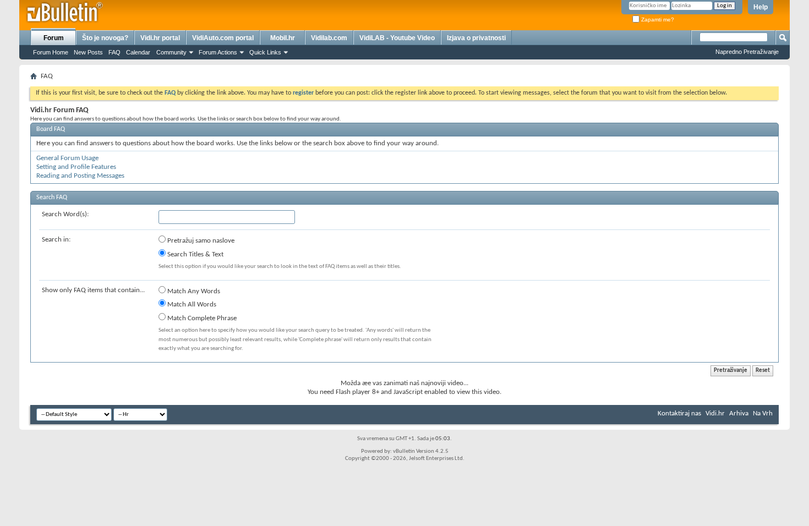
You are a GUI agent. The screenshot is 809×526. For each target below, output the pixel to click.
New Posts (88, 52)
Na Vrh (763, 413)
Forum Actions (218, 52)
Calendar (138, 52)
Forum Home (50, 52)
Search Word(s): (65, 214)
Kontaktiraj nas (679, 413)
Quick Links (265, 52)
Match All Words (191, 304)
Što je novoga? (105, 38)
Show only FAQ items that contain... (93, 290)
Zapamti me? (656, 20)
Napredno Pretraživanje (747, 51)
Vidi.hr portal (160, 38)
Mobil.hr (282, 38)
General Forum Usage (67, 158)
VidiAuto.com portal (223, 38)
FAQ (114, 52)
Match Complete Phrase (201, 318)
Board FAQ (50, 129)
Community (171, 52)
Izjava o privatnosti (476, 38)
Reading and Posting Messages (80, 175)
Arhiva (738, 413)
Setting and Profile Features (76, 167)
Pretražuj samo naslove (200, 240)
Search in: (56, 239)
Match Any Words (193, 291)
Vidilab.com (329, 38)
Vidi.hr (715, 413)
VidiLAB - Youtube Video (397, 38)
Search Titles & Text (194, 254)
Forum (53, 38)
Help (760, 7)
